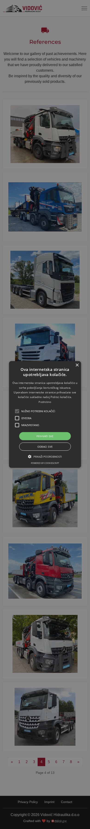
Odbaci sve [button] (45, 446)
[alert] (45, 414)
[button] (17, 411)
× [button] (77, 365)
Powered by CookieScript (45, 463)
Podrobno (45, 402)
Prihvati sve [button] (45, 436)
